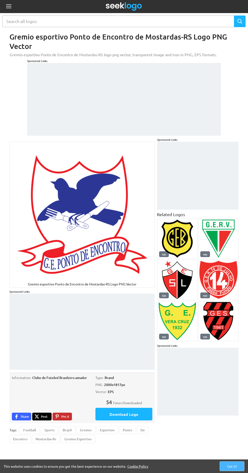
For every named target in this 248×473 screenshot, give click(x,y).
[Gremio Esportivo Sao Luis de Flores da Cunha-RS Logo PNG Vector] (177, 280)
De (142, 430)
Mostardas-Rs (46, 439)
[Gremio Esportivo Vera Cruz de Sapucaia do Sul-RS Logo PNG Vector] (177, 321)
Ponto (127, 430)
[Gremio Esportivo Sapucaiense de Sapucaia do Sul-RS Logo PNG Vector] (218, 321)
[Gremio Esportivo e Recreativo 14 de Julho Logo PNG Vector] (218, 280)
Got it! (232, 466)
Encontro (20, 439)
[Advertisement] (124, 97)
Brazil (67, 430)
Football (29, 430)
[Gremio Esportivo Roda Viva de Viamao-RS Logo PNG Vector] (218, 239)
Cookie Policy (137, 466)
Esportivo (107, 430)
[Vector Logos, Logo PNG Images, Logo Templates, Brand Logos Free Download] (124, 6)
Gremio (86, 430)
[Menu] (9, 7)
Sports (49, 430)
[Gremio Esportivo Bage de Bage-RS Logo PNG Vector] (177, 239)
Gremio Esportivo (78, 439)
